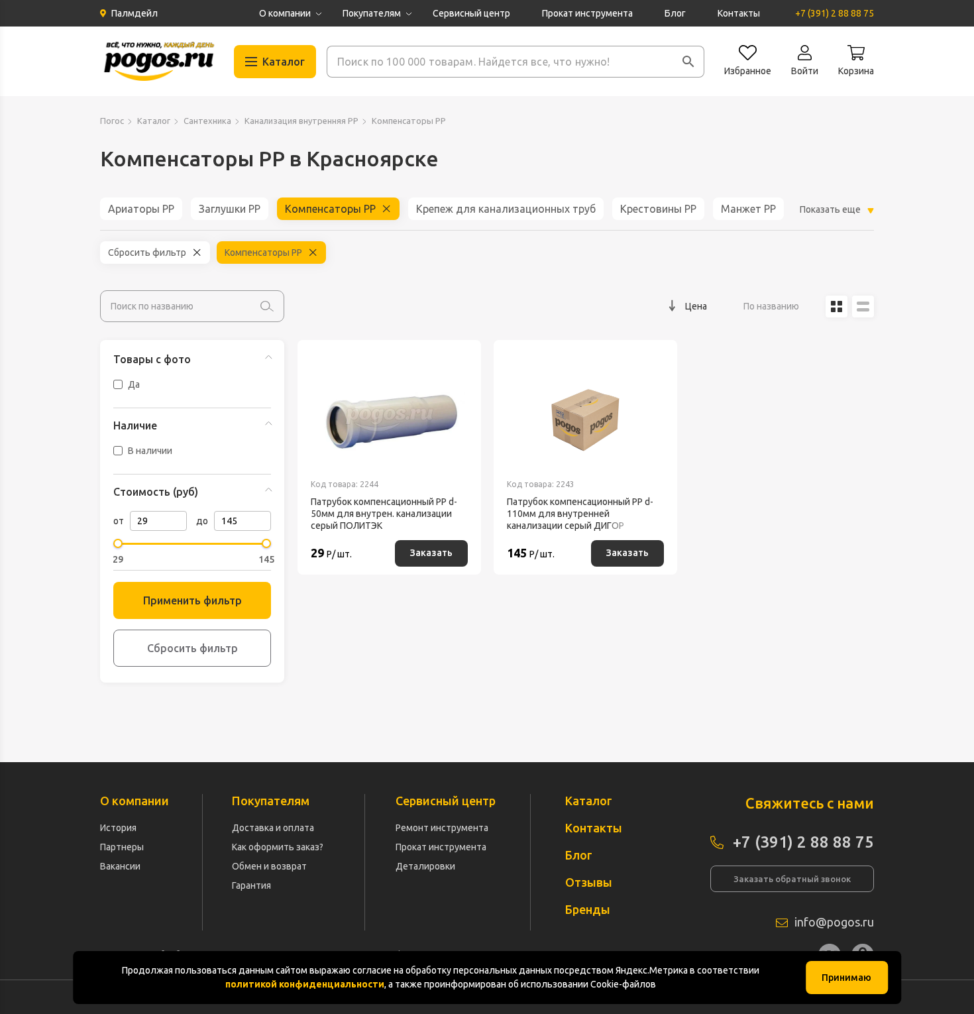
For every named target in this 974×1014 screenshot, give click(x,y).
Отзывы (588, 882)
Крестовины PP (658, 209)
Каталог (153, 120)
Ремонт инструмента (442, 827)
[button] (688, 62)
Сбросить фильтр (147, 252)
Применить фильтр (192, 600)
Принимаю (846, 977)
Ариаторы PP (141, 209)
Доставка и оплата (273, 827)
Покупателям (372, 13)
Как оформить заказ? (277, 847)
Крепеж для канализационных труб (506, 209)
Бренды (587, 909)
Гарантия (251, 885)
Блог (675, 13)
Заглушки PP (229, 209)
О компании (285, 13)
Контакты (739, 13)
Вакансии (120, 866)
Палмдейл (134, 13)
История (118, 827)
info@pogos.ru (834, 922)
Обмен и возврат (269, 866)
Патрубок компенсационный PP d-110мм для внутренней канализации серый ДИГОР (580, 513)
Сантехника (207, 120)
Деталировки (425, 866)
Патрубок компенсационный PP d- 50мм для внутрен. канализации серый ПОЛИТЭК (384, 513)
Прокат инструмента (587, 13)
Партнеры (122, 847)
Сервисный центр (471, 13)
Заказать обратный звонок (792, 878)
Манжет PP (748, 209)
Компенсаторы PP (330, 209)
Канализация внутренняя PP (301, 120)
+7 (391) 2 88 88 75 (834, 13)
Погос (112, 120)
